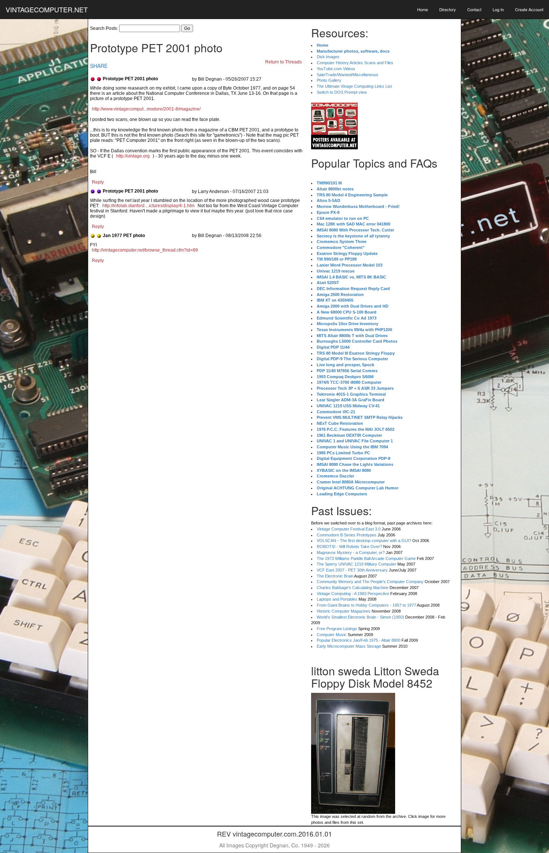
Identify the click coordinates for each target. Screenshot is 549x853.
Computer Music (332, 634)
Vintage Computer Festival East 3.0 (349, 529)
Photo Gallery (329, 80)
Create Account (529, 9)
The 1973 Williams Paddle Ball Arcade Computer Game (366, 558)
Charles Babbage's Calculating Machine (352, 587)
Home (422, 9)
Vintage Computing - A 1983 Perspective (353, 593)
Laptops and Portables (337, 599)
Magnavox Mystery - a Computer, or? (351, 552)
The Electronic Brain (335, 576)
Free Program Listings (337, 628)
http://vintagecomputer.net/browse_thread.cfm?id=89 (145, 250)
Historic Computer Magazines (343, 611)
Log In (498, 9)
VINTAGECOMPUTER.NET (47, 9)
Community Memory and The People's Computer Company (370, 581)
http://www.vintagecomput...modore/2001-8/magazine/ (146, 109)
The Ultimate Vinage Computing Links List (354, 86)
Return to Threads (283, 62)
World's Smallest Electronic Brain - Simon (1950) (360, 617)
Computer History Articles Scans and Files (355, 62)
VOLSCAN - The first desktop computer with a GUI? (364, 540)
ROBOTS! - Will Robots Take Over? (349, 546)
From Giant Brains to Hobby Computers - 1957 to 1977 (366, 605)
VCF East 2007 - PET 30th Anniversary (352, 570)
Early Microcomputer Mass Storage (349, 646)
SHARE (99, 65)
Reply (98, 182)
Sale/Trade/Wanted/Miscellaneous (347, 74)
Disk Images (328, 57)
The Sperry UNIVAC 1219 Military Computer (356, 564)
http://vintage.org (133, 156)
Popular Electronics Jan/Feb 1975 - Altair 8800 (358, 640)
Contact (474, 9)
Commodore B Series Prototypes (346, 535)
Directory (447, 9)
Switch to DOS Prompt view (342, 92)
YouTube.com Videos (336, 68)
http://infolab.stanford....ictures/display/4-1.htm (148, 205)
